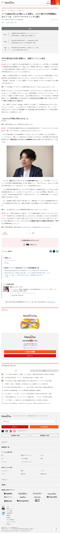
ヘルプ (7, 506)
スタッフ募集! (9, 510)
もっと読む (6, 277)
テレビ (42, 455)
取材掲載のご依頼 (44, 435)
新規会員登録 (30, 351)
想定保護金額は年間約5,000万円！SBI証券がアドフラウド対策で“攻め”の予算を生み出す (26, 270)
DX (2, 455)
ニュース (4, 442)
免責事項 (8, 515)
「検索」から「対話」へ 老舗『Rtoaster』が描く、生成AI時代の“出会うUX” (23, 275)
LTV (15, 22)
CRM (3, 22)
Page (5, 34)
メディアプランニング (26, 462)
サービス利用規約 (10, 519)
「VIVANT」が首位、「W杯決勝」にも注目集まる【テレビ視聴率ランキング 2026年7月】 (26, 384)
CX (2, 458)
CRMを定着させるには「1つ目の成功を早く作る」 (24, 42)
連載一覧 (23, 474)
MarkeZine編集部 (17, 19)
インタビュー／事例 (9, 22)
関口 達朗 (10, 19)
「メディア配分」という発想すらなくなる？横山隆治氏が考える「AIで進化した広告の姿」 (26, 400)
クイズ (3, 474)
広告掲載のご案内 (15, 435)
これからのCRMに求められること (20, 50)
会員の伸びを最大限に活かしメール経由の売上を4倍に (25, 40)
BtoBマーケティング (26, 455)
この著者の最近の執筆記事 (16, 295)
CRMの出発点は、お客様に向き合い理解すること (24, 35)
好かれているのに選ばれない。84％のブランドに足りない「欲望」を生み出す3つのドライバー (27, 403)
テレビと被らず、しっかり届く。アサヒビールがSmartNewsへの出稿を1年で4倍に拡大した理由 (27, 393)
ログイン (31, 355)
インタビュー (5, 470)
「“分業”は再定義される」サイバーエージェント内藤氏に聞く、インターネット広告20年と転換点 (28, 397)
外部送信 (8, 524)
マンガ (42, 470)
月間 (44, 370)
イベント (4, 480)
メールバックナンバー (30, 348)
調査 (22, 470)
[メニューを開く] (2, 2)
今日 (16, 370)
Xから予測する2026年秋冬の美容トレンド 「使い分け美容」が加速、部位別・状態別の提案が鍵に (28, 387)
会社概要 (8, 517)
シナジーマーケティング (10, 260)
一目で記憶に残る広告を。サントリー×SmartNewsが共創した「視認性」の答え (23, 377)
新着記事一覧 (5, 447)
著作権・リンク (9, 508)
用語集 (3, 485)
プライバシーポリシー (11, 521)
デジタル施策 (24, 458)
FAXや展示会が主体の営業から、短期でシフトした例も (25, 47)
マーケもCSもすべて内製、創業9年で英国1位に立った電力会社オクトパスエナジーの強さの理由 (28, 380)
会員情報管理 (9, 513)
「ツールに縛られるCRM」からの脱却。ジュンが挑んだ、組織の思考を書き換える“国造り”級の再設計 (29, 374)
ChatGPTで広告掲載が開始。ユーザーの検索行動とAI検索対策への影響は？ (22, 390)
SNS (42, 458)
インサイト (4, 462)
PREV (5, 233)
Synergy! (6, 263)
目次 (30, 28)
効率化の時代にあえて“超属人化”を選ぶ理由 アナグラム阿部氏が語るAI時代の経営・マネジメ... (28, 273)
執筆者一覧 (43, 474)
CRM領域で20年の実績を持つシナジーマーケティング (25, 33)
